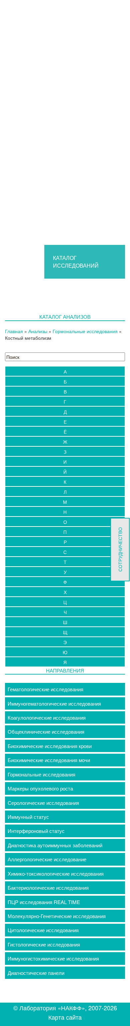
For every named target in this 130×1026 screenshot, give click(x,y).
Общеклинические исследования (46, 731)
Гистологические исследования (44, 944)
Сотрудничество (51, 232)
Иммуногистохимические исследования (53, 958)
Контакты (36, 347)
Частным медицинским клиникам (70, 214)
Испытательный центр (51, 329)
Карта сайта (65, 1017)
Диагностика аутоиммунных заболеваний (55, 845)
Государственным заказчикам (66, 223)
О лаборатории (42, 241)
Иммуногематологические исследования (54, 703)
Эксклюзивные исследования (66, 170)
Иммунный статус (28, 816)
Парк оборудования (54, 276)
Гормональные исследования (41, 774)
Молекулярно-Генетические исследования (57, 915)
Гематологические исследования (45, 689)
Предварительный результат (65, 153)
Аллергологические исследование (47, 859)
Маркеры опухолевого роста (40, 788)
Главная (34, 135)
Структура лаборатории (59, 259)
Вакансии (42, 303)
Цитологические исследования (43, 929)
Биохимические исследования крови (50, 745)
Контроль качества (53, 285)
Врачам (33, 144)
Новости (41, 311)
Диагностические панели (36, 972)
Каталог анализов (45, 197)
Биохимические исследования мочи (49, 759)
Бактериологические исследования (48, 887)
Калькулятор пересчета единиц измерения (81, 161)
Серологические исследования (43, 802)
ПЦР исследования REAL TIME (44, 901)
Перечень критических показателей (73, 179)
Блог (37, 320)
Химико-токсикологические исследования (56, 873)
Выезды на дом (43, 338)
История (41, 250)
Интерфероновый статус (36, 830)
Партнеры (43, 294)
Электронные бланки (56, 188)
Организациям (41, 205)
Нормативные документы (61, 267)
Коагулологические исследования (47, 717)
